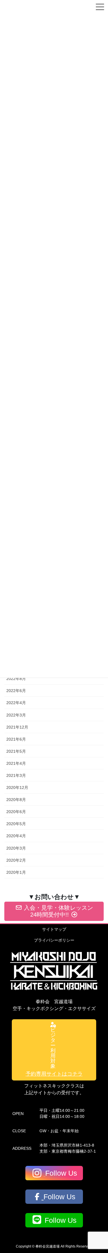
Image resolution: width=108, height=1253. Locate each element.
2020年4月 (16, 836)
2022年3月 (16, 715)
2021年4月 (16, 763)
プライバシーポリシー (54, 940)
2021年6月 (16, 739)
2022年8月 (16, 678)
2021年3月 (16, 775)
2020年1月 (16, 872)
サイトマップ (54, 929)
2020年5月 (16, 823)
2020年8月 (16, 799)
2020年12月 (17, 787)
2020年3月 (16, 848)
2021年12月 (17, 727)
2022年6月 (16, 690)
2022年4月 (16, 702)
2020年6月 (16, 811)
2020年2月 (16, 860)
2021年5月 (16, 751)
